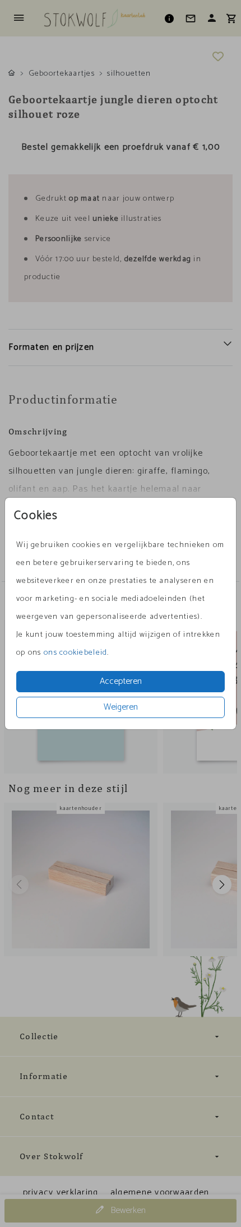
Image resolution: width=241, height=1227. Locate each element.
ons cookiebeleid (75, 652)
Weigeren (121, 707)
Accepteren (121, 681)
